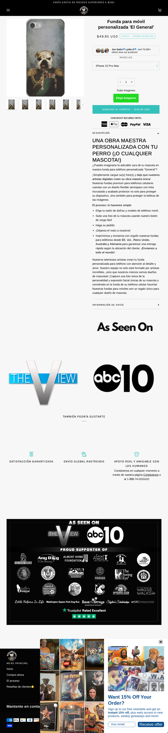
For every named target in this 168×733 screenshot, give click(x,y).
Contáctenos (150, 474)
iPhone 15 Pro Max (107, 65)
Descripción (101, 132)
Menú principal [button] (17, 663)
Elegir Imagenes (126, 98)
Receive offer (150, 724)
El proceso (13, 680)
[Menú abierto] (11, 10)
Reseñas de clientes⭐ (20, 686)
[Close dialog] (161, 642)
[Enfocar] (13, 90)
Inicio (10, 668)
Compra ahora (15, 674)
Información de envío (108, 304)
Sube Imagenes (126, 90)
